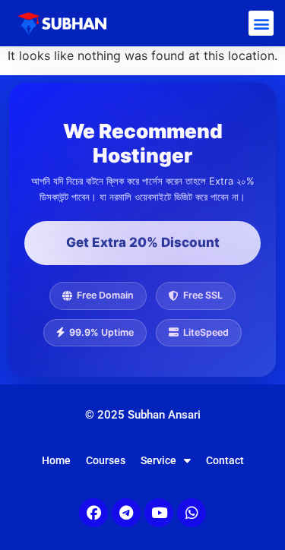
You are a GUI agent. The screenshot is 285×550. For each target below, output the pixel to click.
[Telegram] (126, 512)
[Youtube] (158, 512)
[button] (261, 23)
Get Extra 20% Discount (143, 242)
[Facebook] (93, 512)
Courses (105, 460)
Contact (225, 460)
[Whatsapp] (191, 512)
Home (56, 460)
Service (158, 460)
